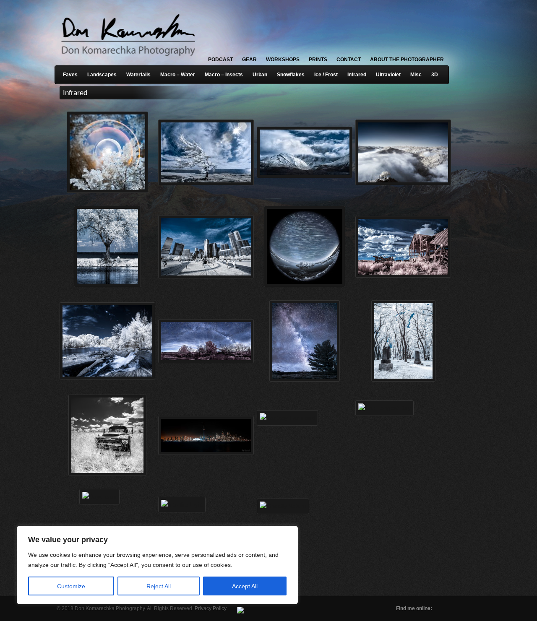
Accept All (245, 586)
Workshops (283, 59)
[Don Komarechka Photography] (128, 58)
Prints (318, 59)
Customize (71, 586)
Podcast (220, 59)
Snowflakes (291, 74)
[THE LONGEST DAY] (400, 422)
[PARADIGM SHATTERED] (302, 234)
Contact (348, 59)
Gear (249, 59)
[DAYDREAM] (104, 517)
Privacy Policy (210, 608)
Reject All (158, 586)
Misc (416, 74)
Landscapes (102, 74)
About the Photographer (407, 59)
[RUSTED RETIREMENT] (104, 422)
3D (434, 74)
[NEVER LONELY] (104, 234)
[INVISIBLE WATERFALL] (104, 328)
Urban (260, 74)
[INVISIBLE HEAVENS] (302, 328)
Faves (70, 74)
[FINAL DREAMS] (400, 328)
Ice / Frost (326, 74)
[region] (109, 565)
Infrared (356, 74)
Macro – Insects (224, 74)
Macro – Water (177, 74)
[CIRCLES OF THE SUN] (104, 139)
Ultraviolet (388, 74)
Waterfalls (138, 74)
